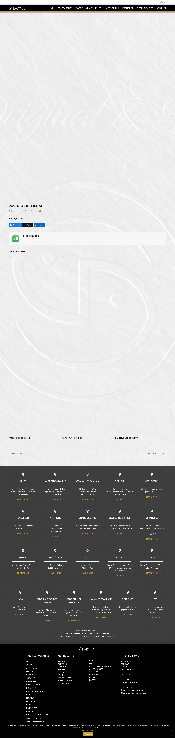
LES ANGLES (152, 518)
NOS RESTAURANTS (37, 656)
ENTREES (61, 670)
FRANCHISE (125, 667)
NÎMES (87, 557)
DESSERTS (93, 677)
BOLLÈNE (119, 481)
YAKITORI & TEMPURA (66, 678)
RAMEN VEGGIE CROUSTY (126, 438)
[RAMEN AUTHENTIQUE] (86, 346)
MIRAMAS (23, 557)
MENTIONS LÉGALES (129, 680)
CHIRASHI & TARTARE (66, 683)
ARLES (23, 481)
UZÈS (154, 599)
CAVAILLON (23, 518)
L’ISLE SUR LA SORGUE (119, 518)
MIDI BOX (61, 661)
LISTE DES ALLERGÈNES (130, 675)
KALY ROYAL (94, 675)
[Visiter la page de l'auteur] (15, 238)
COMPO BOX (63, 664)
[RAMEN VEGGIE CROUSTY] (139, 346)
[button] (15, 225)
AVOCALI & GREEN (96, 669)
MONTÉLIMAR (55, 557)
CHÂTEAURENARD (87, 518)
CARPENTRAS (151, 481)
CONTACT (125, 664)
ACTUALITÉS (126, 661)
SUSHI (91, 661)
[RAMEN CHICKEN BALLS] (32, 346)
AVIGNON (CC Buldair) (55, 481)
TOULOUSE (127, 599)
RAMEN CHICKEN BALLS (19, 438)
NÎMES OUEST (119, 557)
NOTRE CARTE (66, 656)
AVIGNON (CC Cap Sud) (87, 481)
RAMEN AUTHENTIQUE (72, 438)
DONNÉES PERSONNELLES (131, 683)
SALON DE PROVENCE (101, 599)
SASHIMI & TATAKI (65, 681)
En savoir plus (87, 730)
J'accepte (88, 734)
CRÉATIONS (93, 672)
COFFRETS (62, 667)
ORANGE (152, 557)
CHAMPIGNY (55, 518)
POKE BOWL (63, 672)
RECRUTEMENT (127, 670)
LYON (20, 599)
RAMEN (61, 675)
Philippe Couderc (30, 211)
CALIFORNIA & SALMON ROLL (101, 666)
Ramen (44, 211)
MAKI (91, 664)
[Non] (172, 730)
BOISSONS (93, 680)
